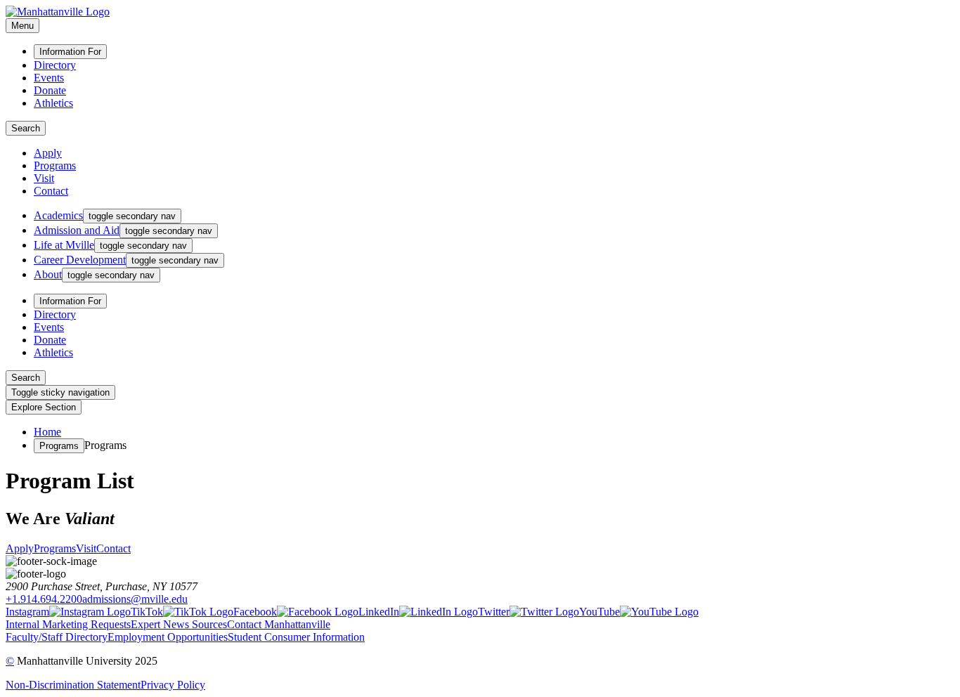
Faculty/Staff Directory (57, 637)
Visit (44, 178)
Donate (50, 90)
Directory (55, 65)
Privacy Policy (173, 685)
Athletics (53, 103)
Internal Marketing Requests (68, 624)
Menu (22, 25)
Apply (48, 153)
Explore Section (43, 407)
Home (47, 432)
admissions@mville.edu (135, 599)
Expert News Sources (179, 624)
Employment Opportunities (168, 637)
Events (49, 78)
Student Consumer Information (296, 637)
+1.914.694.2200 (44, 599)
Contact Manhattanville (278, 624)
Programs (55, 165)
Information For (70, 51)
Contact (51, 191)
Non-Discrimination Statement (73, 685)
